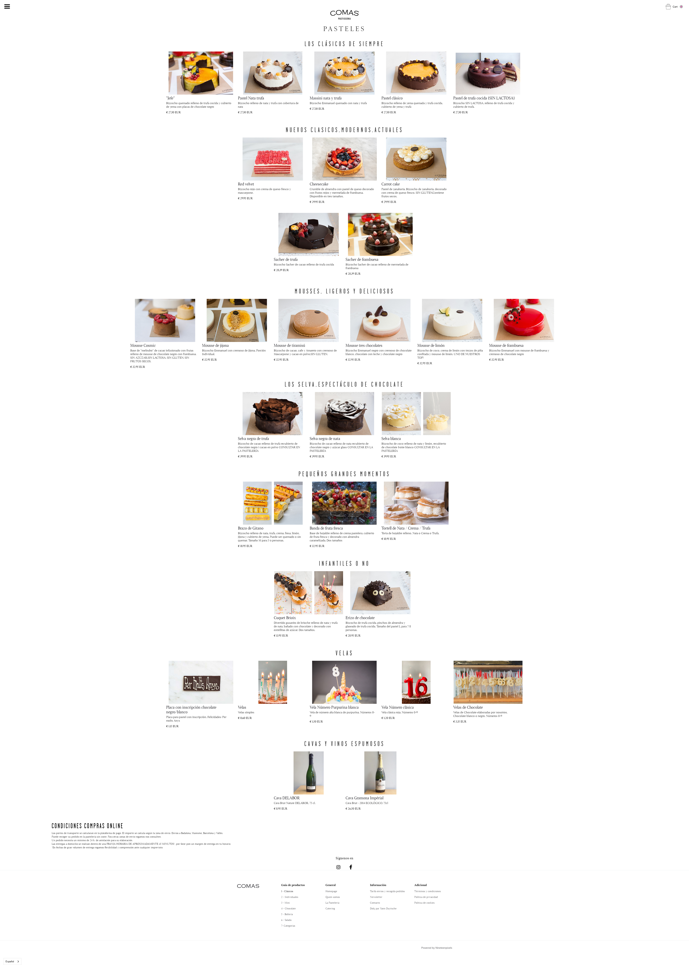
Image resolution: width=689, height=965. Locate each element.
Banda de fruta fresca (326, 528)
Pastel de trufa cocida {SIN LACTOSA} (484, 98)
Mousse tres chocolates (364, 345)
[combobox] (12, 961)
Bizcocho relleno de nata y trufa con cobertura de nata (268, 105)
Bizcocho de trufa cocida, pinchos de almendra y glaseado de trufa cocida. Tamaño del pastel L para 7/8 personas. (378, 626)
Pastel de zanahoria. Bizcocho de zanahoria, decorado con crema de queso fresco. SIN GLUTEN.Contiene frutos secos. (414, 192)
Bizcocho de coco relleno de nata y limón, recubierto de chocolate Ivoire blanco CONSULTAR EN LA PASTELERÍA (413, 447)
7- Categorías (288, 925)
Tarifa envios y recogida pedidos (387, 891)
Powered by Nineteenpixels (436, 947)
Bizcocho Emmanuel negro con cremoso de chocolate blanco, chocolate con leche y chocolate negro (379, 352)
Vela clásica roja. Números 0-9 (399, 712)
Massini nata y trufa (326, 98)
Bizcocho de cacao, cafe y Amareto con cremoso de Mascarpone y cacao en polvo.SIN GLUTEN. (305, 352)
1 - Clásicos (287, 891)
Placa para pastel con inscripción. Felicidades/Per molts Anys (196, 718)
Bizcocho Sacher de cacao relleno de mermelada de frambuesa (377, 266)
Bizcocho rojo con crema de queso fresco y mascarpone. (264, 191)
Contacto (375, 902)
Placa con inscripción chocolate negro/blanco (191, 709)
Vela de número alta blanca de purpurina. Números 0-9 (342, 714)
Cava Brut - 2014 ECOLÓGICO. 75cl (367, 803)
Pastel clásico (392, 98)
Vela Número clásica (397, 707)
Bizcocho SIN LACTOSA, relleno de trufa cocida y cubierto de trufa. (483, 105)
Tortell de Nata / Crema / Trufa (405, 528)
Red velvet (246, 184)
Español (10, 961)
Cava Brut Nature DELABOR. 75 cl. (294, 803)
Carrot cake (390, 184)
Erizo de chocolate (360, 618)
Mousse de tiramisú (289, 345)
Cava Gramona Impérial (364, 798)
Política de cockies (424, 902)
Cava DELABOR (287, 798)
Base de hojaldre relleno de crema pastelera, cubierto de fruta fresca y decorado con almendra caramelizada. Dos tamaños (342, 537)
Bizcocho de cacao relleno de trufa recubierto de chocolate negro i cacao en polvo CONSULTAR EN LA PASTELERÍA (269, 447)
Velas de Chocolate (468, 707)
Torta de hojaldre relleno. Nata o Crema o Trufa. (410, 533)
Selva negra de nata (325, 438)
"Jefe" (170, 98)
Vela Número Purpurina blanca (334, 707)
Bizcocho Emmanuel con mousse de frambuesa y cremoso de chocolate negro (519, 352)
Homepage (331, 891)
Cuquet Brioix (285, 618)
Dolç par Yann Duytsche (383, 908)
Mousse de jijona (215, 345)
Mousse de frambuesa (506, 345)
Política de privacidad (426, 897)
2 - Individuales (289, 897)
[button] (7, 6)
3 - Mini (285, 902)
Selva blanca (391, 438)
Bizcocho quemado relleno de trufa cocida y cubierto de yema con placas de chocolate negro (198, 105)
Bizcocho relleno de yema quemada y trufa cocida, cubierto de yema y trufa (412, 105)
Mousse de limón (431, 345)
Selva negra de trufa (253, 438)
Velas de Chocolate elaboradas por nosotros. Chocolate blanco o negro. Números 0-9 (480, 714)
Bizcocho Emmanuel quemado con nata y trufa (338, 103)
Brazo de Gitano (250, 528)
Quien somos (332, 897)
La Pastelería (332, 902)
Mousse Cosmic (143, 345)
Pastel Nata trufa (251, 98)
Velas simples (246, 712)
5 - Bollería (287, 914)
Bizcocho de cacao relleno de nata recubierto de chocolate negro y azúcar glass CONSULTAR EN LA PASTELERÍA (341, 447)
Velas (242, 707)
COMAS (248, 886)
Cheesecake (319, 184)
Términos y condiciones (427, 891)
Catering (330, 908)
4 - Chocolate (288, 908)
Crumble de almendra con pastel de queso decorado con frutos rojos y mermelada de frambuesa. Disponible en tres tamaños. (342, 192)
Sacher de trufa (286, 259)
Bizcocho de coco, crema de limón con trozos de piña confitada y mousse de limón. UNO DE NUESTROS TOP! (450, 354)
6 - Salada (286, 920)
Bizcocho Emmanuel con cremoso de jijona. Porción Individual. (234, 352)
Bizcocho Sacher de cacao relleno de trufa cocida (304, 264)
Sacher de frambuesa (362, 259)
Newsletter (376, 897)
